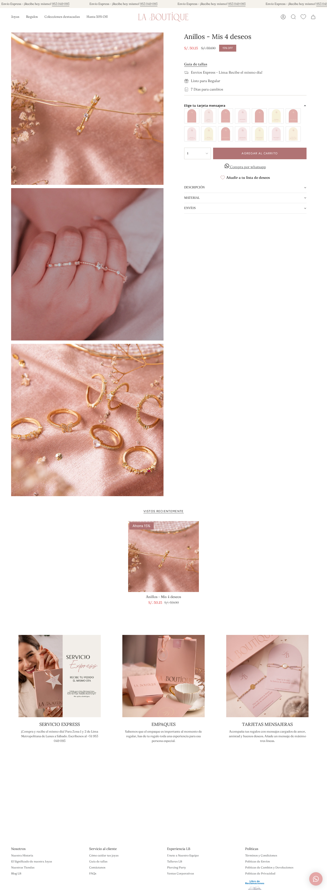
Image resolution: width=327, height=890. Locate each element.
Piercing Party (176, 867)
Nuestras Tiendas (22, 867)
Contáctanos (97, 867)
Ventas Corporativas (180, 873)
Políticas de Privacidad (260, 873)
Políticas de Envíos (257, 861)
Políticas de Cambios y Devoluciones (269, 867)
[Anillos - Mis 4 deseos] (163, 556)
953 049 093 (60, 4)
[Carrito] (313, 17)
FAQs (92, 873)
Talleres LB (174, 861)
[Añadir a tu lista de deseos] (194, 526)
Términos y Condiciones (261, 855)
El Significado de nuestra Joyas (31, 861)
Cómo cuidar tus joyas (104, 855)
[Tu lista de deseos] (303, 16)
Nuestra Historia (22, 855)
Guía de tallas (98, 861)
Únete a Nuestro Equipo (183, 855)
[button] (15, 16)
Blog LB (16, 873)
